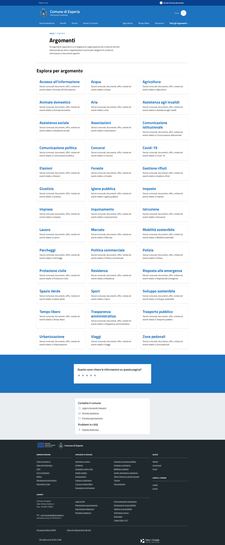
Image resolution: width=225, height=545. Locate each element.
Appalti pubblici (81, 472)
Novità (63, 23)
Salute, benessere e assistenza (126, 472)
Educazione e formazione (85, 487)
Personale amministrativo (46, 480)
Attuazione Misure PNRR (46, 530)
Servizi (74, 23)
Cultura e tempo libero (83, 484)
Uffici (38, 469)
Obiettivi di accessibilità (123, 509)
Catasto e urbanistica (83, 480)
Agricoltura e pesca (82, 461)
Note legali (118, 516)
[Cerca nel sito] (183, 13)
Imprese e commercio (122, 465)
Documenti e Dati (43, 484)
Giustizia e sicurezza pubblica (125, 461)
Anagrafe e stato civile (84, 469)
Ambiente (79, 465)
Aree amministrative (44, 465)
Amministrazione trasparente (125, 501)
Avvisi (155, 469)
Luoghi (155, 484)
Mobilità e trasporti (121, 469)
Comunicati (157, 465)
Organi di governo (43, 461)
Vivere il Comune (90, 23)
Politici (39, 476)
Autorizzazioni (80, 476)
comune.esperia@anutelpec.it (52, 515)
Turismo (117, 480)
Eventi (155, 488)
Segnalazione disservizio (84, 509)
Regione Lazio (43, 3)
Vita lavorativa (119, 484)
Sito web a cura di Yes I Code (50, 539)
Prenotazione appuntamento (86, 505)
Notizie (155, 461)
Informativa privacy (121, 512)
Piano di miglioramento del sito (79, 530)
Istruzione (159, 23)
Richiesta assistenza (83, 512)
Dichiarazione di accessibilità (125, 505)
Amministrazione (46, 23)
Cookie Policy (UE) (121, 520)
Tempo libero (143, 23)
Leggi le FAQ (80, 501)
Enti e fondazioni (43, 472)
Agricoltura (128, 23)
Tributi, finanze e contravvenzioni (126, 476)
